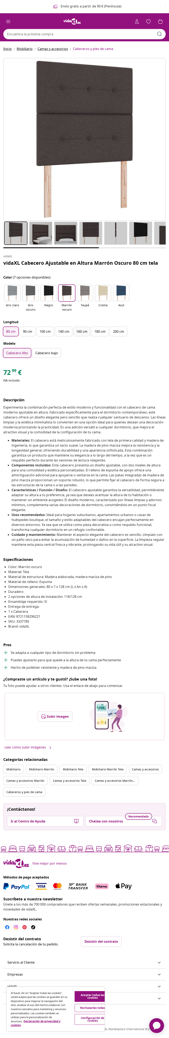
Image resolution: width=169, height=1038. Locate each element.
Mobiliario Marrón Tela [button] (107, 769)
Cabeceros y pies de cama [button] (24, 792)
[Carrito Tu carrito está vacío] (160, 21)
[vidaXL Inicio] (72, 21)
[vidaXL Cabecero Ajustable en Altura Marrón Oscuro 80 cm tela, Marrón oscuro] (84, 139)
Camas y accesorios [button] (145, 769)
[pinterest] (24, 927)
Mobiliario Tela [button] (73, 769)
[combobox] (84, 34)
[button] (86, 7)
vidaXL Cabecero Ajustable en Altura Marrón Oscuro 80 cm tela (80, 262)
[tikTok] (33, 927)
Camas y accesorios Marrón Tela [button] (116, 781)
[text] (12, 373)
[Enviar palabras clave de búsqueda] (159, 34)
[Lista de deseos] (148, 21)
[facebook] (7, 927)
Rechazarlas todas (92, 1008)
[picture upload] (108, 716)
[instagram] (16, 927)
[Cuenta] (136, 21)
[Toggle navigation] (8, 21)
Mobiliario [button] (13, 769)
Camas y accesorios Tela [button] (69, 781)
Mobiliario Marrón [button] (41, 769)
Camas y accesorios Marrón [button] (25, 781)
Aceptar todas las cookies (92, 996)
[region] (56, 1009)
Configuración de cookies (92, 1019)
